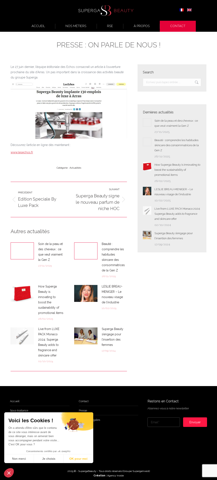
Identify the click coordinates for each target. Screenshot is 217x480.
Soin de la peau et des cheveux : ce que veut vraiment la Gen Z (50, 251)
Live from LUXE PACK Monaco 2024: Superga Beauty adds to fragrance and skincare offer (48, 342)
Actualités (75, 167)
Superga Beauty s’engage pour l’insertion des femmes (112, 337)
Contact (84, 401)
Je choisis (48, 458)
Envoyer (195, 422)
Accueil (14, 401)
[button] (9, 473)
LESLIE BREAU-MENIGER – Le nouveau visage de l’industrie (112, 294)
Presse (83, 410)
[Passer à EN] (189, 10)
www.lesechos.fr (22, 152)
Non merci (19, 458)
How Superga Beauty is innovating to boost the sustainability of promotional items (50, 300)
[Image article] (22, 250)
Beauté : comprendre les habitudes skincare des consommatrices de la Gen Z (113, 257)
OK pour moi (78, 458)
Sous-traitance (19, 410)
